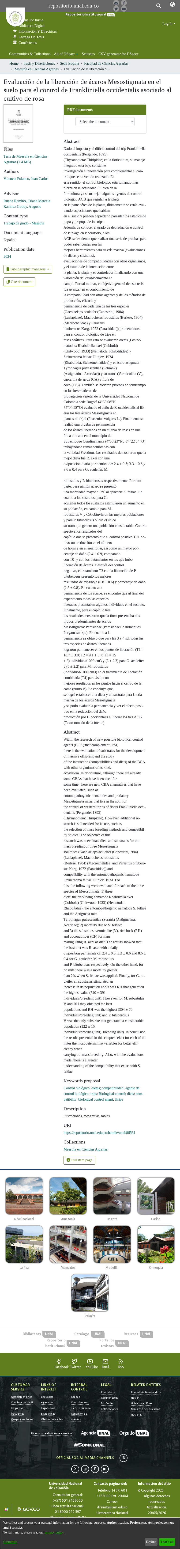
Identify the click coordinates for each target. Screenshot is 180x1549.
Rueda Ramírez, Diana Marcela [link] (27, 201)
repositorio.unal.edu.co (74, 6)
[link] (86, 1149)
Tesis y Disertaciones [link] (39, 63)
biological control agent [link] (95, 1099)
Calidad (75, 1397)
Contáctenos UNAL (22, 1402)
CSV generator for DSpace (118, 54)
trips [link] (93, 1094)
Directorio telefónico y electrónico (51, 1433)
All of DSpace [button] (64, 54)
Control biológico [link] (77, 1088)
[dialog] (90, 1533)
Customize (10, 1542)
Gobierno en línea (141, 1403)
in (123, 1458)
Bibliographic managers (27, 269)
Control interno (80, 1402)
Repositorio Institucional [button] (86, 14)
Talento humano (80, 1408)
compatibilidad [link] (113, 1088)
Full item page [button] (81, 1160)
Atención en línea (21, 1397)
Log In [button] (167, 24)
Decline (151, 1542)
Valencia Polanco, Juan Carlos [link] (26, 179)
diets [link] (130, 1094)
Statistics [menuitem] (88, 54)
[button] (158, 6)
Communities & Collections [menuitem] (29, 54)
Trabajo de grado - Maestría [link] (24, 223)
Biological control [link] (112, 1094)
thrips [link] (119, 1099)
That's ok (167, 1542)
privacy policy (54, 1532)
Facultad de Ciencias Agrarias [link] (106, 63)
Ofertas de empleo (52, 1419)
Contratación (108, 1392)
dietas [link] (95, 1088)
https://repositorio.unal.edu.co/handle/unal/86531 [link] (99, 1133)
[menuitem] (66, 54)
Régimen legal (109, 1398)
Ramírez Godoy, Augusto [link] (22, 206)
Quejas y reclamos (22, 1419)
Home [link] (14, 63)
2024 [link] (7, 256)
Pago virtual (48, 1408)
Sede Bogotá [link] (69, 63)
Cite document (21, 282)
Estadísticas (48, 1414)
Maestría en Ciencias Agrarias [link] (37, 69)
